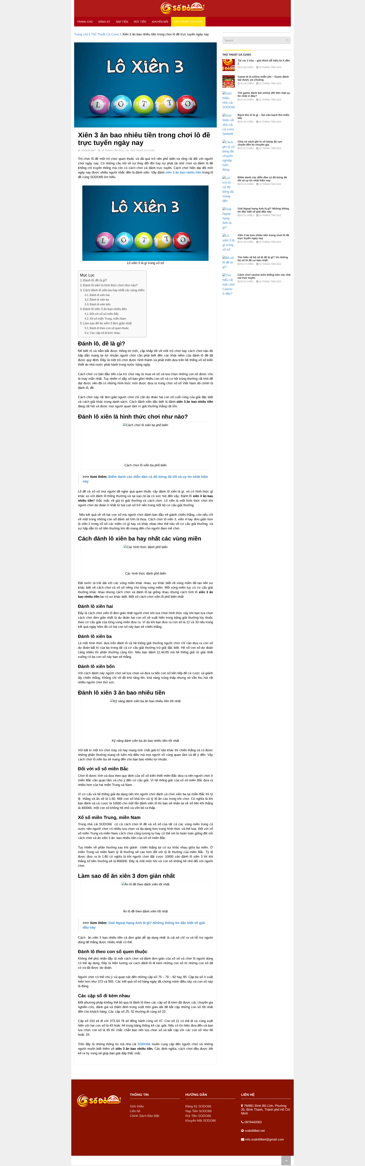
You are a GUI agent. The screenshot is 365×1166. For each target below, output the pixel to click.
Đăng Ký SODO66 (198, 1106)
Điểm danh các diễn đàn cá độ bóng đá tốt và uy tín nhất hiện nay (262, 179)
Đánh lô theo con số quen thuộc (109, 328)
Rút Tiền (140, 21)
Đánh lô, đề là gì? (95, 280)
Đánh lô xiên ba (99, 299)
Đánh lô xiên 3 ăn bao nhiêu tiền (105, 309)
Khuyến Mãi (160, 21)
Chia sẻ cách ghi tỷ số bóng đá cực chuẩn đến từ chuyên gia (260, 143)
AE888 (101, 1160)
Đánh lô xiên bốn (100, 304)
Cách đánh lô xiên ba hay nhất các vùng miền (113, 290)
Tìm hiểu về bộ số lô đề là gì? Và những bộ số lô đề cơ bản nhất (263, 259)
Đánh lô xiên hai (100, 295)
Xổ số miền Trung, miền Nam (108, 318)
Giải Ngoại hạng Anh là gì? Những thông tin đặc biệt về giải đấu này (263, 210)
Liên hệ (135, 1111)
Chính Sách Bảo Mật (144, 1116)
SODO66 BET (88, 150)
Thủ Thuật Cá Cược (188, 21)
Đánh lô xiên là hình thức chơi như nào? (110, 285)
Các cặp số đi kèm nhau (105, 332)
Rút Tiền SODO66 (198, 1116)
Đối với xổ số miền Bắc (104, 313)
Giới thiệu (137, 1106)
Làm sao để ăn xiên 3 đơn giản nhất (107, 323)
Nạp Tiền (122, 21)
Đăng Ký (104, 21)
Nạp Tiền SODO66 (198, 1111)
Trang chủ (85, 21)
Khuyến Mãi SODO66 (200, 1120)
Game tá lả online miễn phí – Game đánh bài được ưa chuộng (263, 78)
